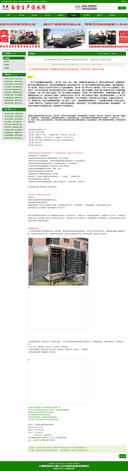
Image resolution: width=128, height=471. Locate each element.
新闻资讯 (60, 15)
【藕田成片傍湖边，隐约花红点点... (13, 103)
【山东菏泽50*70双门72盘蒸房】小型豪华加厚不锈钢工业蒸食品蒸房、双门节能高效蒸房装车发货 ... (61, 447)
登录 (122, 1)
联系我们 (112, 15)
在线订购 (14, 1)
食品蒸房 (6, 68)
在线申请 (24, 1)
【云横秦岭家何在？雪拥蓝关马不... (13, 97)
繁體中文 (45, 1)
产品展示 (73, 15)
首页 (8, 15)
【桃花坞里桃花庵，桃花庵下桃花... (13, 100)
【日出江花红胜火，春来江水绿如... (13, 84)
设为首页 (35, 1)
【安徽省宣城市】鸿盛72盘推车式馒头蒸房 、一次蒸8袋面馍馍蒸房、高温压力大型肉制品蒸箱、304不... (62, 450)
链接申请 (30, 1)
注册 (125, 1)
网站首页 (106, 53)
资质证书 (99, 15)
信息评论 (122, 456)
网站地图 (4, 1)
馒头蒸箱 (6, 64)
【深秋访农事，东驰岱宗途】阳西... (13, 92)
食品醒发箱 (7, 58)
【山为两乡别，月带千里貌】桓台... (13, 87)
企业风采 (34, 15)
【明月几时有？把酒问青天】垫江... (13, 89)
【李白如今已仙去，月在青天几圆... (13, 78)
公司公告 (47, 15)
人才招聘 (19, 1)
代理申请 (71, 463)
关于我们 (21, 15)
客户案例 (86, 15)
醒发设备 (6, 61)
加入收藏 (40, 1)
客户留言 (9, 1)
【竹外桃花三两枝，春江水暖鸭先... (13, 95)
